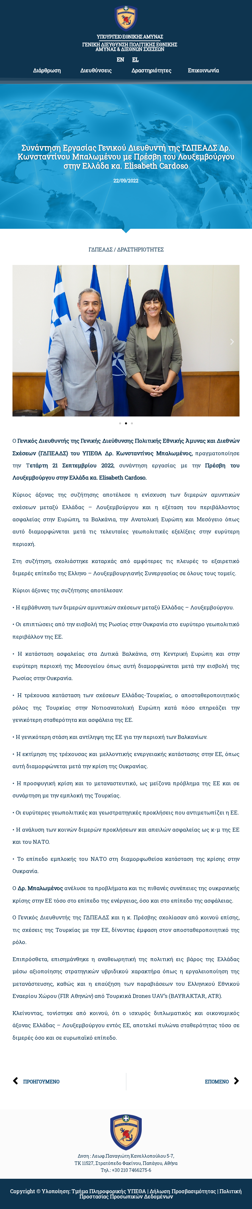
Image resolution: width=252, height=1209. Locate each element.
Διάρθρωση (47, 70)
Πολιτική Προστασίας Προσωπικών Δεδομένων (160, 1194)
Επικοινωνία (203, 70)
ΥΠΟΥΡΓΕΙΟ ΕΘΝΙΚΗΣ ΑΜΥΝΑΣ (130, 37)
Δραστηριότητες (152, 70)
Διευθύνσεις (96, 70)
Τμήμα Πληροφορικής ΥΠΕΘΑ (109, 1191)
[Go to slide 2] (126, 423)
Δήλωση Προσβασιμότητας (183, 1191)
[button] (20, 341)
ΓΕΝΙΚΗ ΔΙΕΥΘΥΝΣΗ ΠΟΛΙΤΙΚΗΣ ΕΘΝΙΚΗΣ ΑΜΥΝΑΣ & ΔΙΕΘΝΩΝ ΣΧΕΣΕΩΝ (129, 46)
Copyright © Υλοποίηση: (41, 1191)
